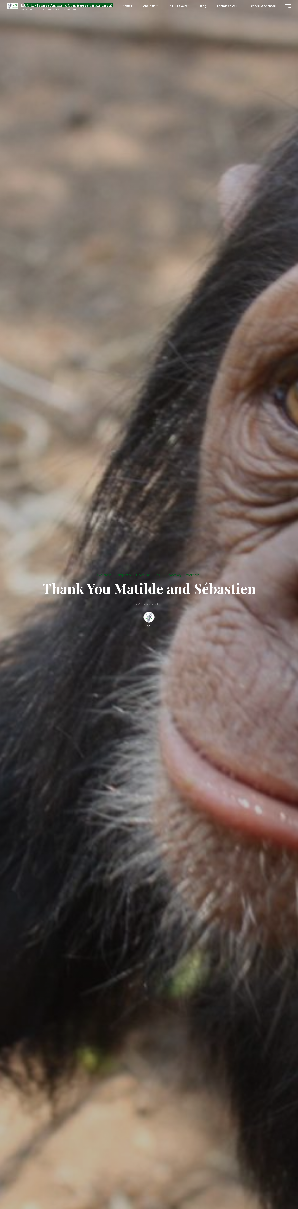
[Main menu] (288, 6)
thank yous (192, 575)
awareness (104, 575)
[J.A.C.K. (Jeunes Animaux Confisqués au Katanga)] (12, 6)
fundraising (143, 575)
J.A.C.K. (160, 575)
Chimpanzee (124, 575)
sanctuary (175, 575)
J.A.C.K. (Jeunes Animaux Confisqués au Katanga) (66, 5)
